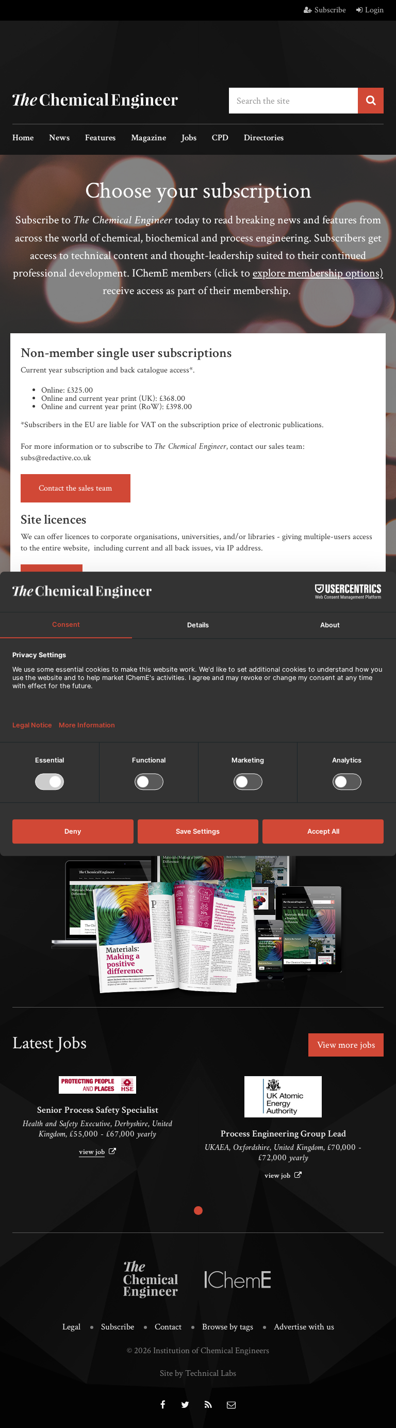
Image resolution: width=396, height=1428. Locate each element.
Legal (71, 1327)
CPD (220, 138)
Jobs (189, 138)
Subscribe (330, 10)
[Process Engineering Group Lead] (283, 1096)
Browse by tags (227, 1327)
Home (23, 138)
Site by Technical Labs (198, 1373)
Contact (168, 1327)
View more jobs (346, 1045)
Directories (264, 138)
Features (100, 138)
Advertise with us (304, 1327)
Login (374, 10)
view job (92, 1152)
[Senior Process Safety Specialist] (97, 1085)
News (59, 138)
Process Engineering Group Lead (283, 1134)
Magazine (148, 138)
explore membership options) (318, 273)
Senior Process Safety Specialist (97, 1110)
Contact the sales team (75, 488)
